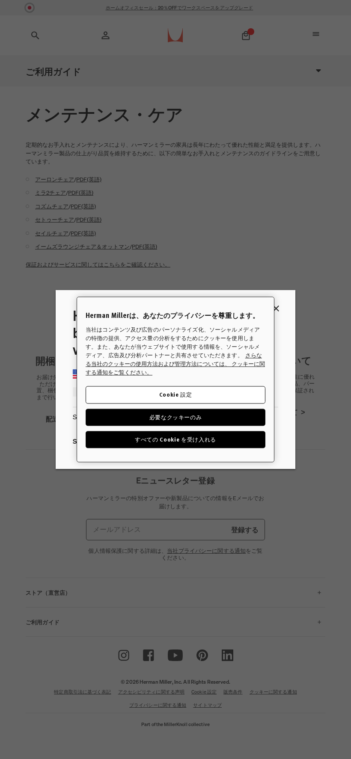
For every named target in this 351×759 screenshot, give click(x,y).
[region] (175, 379)
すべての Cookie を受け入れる (175, 439)
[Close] (276, 308)
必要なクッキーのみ (175, 417)
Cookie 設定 (175, 395)
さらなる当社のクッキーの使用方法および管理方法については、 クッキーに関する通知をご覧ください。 (175, 364)
